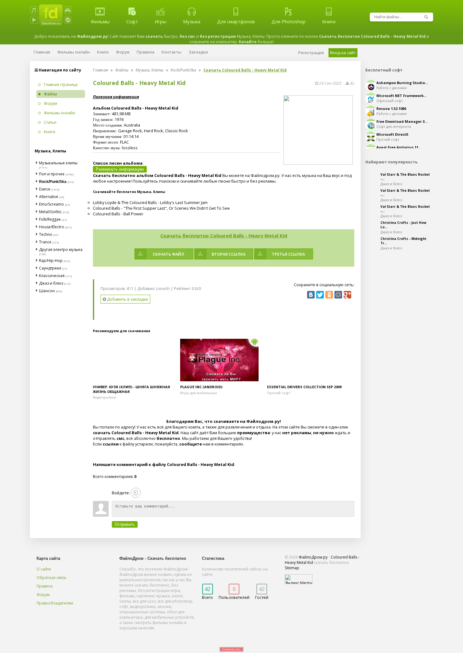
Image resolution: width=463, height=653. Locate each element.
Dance (44, 189)
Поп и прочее (52, 174)
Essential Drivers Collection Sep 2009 (304, 386)
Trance (45, 242)
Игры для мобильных (198, 392)
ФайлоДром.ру (313, 557)
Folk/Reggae (50, 219)
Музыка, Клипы (149, 70)
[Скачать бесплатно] (136, 360)
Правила (45, 586)
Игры (160, 21)
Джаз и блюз (51, 283)
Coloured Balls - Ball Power (118, 214)
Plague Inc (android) (201, 386)
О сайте (44, 569)
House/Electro (51, 227)
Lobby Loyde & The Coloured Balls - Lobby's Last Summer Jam (150, 202)
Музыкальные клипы (58, 163)
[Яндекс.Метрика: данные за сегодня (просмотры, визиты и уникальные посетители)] (298, 579)
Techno (45, 234)
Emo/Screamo (51, 204)
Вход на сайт (343, 52)
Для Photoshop (289, 21)
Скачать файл (168, 254)
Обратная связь (51, 577)
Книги (328, 21)
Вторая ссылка (228, 254)
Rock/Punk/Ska (183, 70)
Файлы (122, 70)
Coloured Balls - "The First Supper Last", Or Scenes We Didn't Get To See (161, 208)
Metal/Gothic (50, 211)
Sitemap (292, 568)
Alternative (48, 196)
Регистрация (311, 52)
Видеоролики (104, 397)
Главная (100, 70)
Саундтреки (50, 268)
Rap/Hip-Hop (51, 260)
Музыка (191, 21)
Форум (43, 594)
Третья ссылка (288, 254)
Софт (132, 21)
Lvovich (163, 288)
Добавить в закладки (127, 299)
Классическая (52, 275)
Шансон (47, 290)
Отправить (125, 524)
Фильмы (100, 21)
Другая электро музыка (61, 249)
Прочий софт (278, 392)
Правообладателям (55, 603)
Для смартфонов (236, 21)
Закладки (198, 52)
